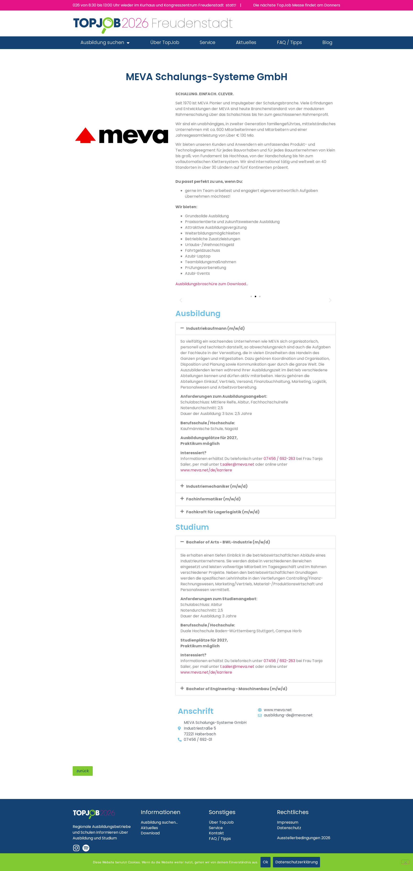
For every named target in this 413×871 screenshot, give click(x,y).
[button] (181, 300)
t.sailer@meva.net (237, 464)
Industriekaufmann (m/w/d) (215, 328)
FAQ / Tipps (289, 42)
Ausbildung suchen (102, 42)
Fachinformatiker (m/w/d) (213, 499)
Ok (265, 862)
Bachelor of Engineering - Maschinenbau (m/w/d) (236, 689)
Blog (327, 42)
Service (207, 42)
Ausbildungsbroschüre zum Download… (211, 284)
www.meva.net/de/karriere (206, 470)
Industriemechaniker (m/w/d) (217, 486)
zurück (82, 771)
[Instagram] (76, 848)
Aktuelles (246, 42)
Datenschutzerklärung (296, 862)
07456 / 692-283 (279, 458)
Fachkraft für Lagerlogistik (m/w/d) (223, 512)
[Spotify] (85, 848)
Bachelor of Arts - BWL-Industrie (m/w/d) (228, 542)
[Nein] (405, 862)
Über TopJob (164, 42)
